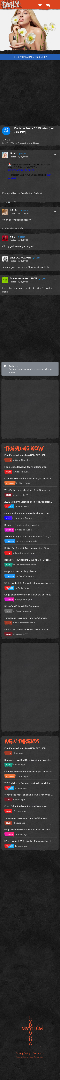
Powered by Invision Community (30, 1056)
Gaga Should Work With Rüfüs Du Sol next (27, 594)
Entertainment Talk (27, 541)
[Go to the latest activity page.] (40, 4)
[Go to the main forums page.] (48, 4)
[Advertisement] (30, 91)
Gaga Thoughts (22, 459)
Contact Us (38, 1053)
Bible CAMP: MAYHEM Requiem (21, 606)
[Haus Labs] (30, 31)
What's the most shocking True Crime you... (28, 490)
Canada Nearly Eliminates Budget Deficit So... (29, 478)
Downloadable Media (26, 564)
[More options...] (55, 155)
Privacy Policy (23, 1053)
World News (24, 483)
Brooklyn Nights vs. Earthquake (21, 524)
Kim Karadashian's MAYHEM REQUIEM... (26, 455)
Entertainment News (28, 143)
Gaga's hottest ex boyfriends (20, 571)
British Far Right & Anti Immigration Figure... (28, 548)
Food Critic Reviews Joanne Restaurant (25, 466)
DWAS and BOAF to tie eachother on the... (27, 513)
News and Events (23, 517)
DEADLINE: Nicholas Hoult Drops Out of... (27, 629)
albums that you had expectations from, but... (29, 536)
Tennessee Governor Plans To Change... (26, 617)
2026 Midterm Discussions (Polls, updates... (28, 501)
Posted (19, 156)
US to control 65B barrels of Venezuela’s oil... (29, 582)
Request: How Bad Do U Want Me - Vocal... (27, 559)
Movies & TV (22, 494)
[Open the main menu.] (56, 4)
